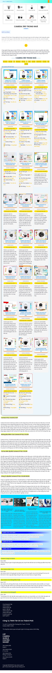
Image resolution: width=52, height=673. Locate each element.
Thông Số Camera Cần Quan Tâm (45, 512)
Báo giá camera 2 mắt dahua (7, 537)
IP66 (48, 61)
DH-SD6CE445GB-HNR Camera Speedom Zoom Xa (41, 350)
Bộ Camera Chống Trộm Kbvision (8, 551)
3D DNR (26, 64)
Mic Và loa (5, 61)
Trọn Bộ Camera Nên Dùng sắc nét (32, 551)
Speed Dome (38, 61)
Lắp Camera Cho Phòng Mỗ (8, 592)
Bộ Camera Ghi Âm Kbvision (45, 551)
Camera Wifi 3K (12, 546)
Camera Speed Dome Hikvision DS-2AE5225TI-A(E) (26, 314)
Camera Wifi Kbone (5, 546)
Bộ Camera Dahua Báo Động (20, 551)
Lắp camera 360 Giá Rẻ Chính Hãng (8, 553)
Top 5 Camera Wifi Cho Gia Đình (24, 535)
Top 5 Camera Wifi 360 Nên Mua (33, 537)
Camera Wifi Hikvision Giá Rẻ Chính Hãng (9, 544)
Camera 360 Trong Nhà (26, 26)
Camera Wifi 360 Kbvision (33, 546)
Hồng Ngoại (18, 61)
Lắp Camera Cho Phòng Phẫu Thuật (10, 580)
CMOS (29, 61)
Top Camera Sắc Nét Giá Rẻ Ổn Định (19, 537)
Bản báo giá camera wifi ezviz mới (37, 535)
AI (26, 61)
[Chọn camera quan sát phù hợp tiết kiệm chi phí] (48, 13)
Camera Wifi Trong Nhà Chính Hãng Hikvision (34, 544)
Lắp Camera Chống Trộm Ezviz (21, 546)
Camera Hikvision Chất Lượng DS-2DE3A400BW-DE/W (41, 165)
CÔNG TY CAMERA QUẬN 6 (7, 1)
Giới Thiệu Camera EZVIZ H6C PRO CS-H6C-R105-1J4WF (7, 510)
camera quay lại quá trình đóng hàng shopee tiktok (11, 539)
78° (14, 61)
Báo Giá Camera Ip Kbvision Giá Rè (32, 509)
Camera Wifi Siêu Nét (21, 544)
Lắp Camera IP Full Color (8, 66)
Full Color (23, 61)
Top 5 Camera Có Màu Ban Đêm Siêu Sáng (9, 535)
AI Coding (44, 61)
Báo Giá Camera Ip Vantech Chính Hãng (19, 511)
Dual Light (10, 61)
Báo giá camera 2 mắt (25, 539)
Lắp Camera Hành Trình (7, 569)
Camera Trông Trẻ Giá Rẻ (8, 558)
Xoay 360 (33, 61)
